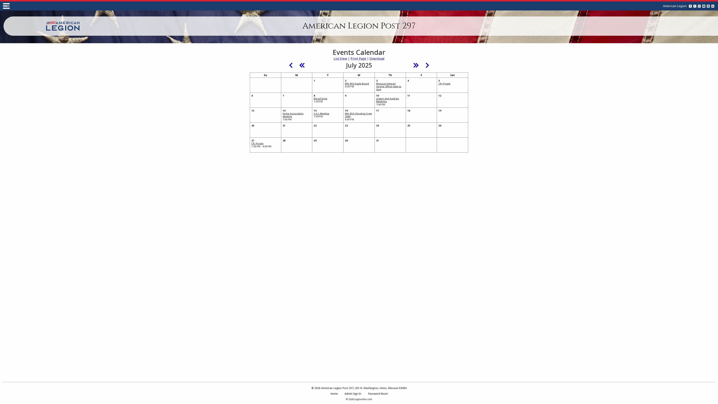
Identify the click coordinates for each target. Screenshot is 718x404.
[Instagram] (699, 6)
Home (334, 393)
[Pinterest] (708, 6)
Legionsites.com (363, 399)
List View (340, 58)
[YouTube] (704, 6)
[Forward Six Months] (416, 65)
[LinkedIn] (713, 6)
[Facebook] (690, 6)
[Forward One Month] (427, 65)
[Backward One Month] (290, 65)
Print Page (358, 58)
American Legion (675, 6)
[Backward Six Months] (302, 65)
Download (376, 58)
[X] (695, 6)
